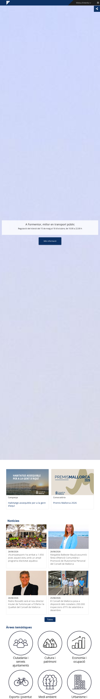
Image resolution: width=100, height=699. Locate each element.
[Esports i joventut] (20, 682)
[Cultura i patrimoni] (50, 643)
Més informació (50, 241)
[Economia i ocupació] (79, 643)
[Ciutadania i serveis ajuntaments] (20, 643)
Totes (50, 619)
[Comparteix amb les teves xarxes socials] (97, 9)
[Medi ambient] (50, 682)
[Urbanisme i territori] (79, 682)
